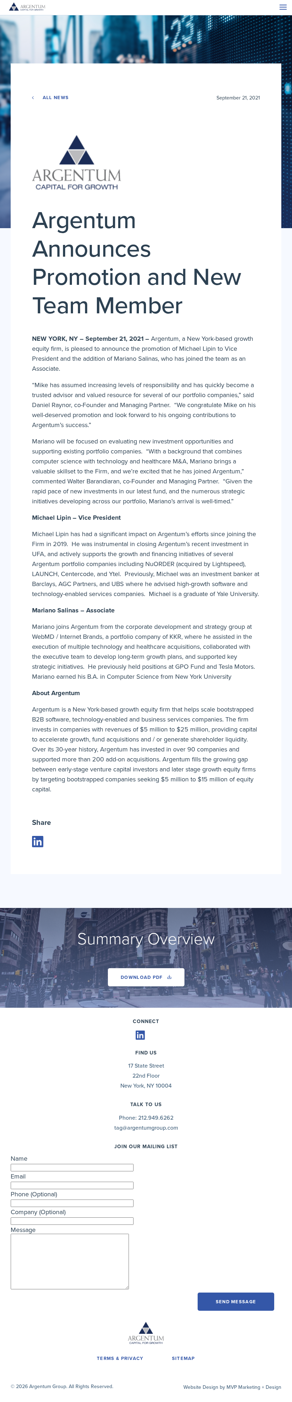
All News (55, 98)
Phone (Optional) (34, 1194)
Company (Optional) (38, 1212)
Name (19, 1158)
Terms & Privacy (120, 1358)
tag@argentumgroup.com (146, 1127)
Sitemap (183, 1358)
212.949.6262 (155, 1117)
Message (23, 1230)
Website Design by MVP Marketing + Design (232, 1387)
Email (18, 1176)
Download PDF (142, 977)
